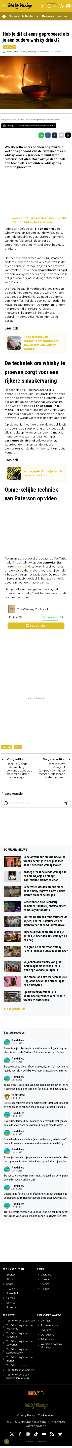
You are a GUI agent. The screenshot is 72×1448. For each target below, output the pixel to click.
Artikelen (28, 16)
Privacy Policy (26, 1415)
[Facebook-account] (20, 1434)
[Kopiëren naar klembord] (68, 135)
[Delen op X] (54, 135)
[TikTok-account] (36, 1434)
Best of (7, 747)
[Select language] (51, 6)
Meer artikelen (14, 1008)
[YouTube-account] (44, 1434)
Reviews (48, 16)
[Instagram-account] (28, 1434)
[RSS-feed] (52, 1434)
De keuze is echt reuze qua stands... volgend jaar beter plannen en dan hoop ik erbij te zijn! (36, 1177)
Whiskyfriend (18, 1095)
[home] (4, 16)
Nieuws (14, 16)
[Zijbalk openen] (3, 6)
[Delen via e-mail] (61, 135)
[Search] (42, 6)
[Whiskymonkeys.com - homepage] (19, 6)
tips (17, 747)
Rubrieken (9, 47)
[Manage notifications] (6, 1441)
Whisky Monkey (19, 51)
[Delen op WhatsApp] (41, 135)
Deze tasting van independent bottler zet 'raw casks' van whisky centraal (41, 342)
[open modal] (68, 6)
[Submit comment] (66, 803)
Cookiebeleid (46, 1415)
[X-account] (12, 1434)
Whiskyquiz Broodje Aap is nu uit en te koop (42, 473)
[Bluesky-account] (60, 1434)
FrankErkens (17, 1040)
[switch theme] (61, 6)
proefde (20, 566)
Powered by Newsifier (36, 1441)
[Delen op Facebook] (48, 135)
